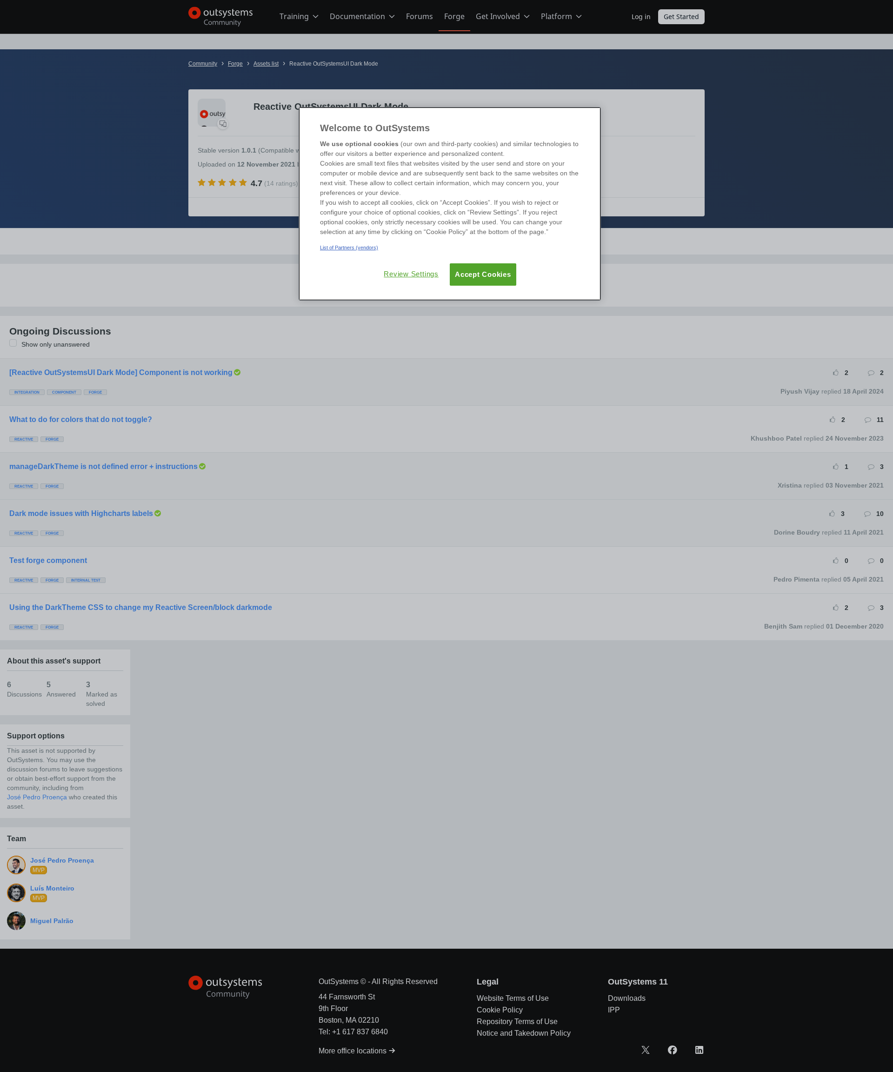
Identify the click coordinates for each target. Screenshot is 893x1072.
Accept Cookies (483, 274)
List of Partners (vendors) (349, 247)
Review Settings (411, 274)
